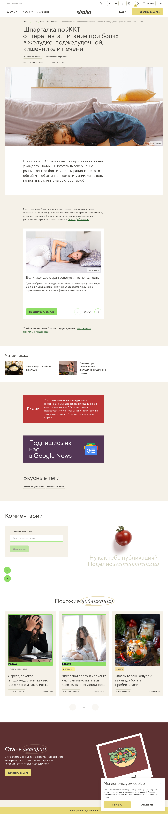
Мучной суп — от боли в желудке (38, 368)
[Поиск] (100, 3)
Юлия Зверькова (123, 691)
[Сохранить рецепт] (7, 570)
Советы (119, 669)
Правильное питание (49, 22)
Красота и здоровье (18, 669)
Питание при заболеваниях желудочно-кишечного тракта (93, 368)
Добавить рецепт (18, 772)
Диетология (68, 669)
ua (160, 3)
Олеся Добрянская (59, 56)
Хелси (26, 11)
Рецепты (10, 11)
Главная (26, 22)
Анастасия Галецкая (71, 691)
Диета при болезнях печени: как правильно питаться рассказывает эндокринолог (84, 680)
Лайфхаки (43, 11)
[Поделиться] (7, 578)
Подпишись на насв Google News (50, 449)
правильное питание (55, 487)
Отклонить (147, 804)
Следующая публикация (84, 810)
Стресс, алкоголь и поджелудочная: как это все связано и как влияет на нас (28, 680)
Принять (117, 804)
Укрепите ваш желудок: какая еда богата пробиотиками (133, 680)
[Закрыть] (161, 783)
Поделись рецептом (149, 11)
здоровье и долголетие (34, 487)
